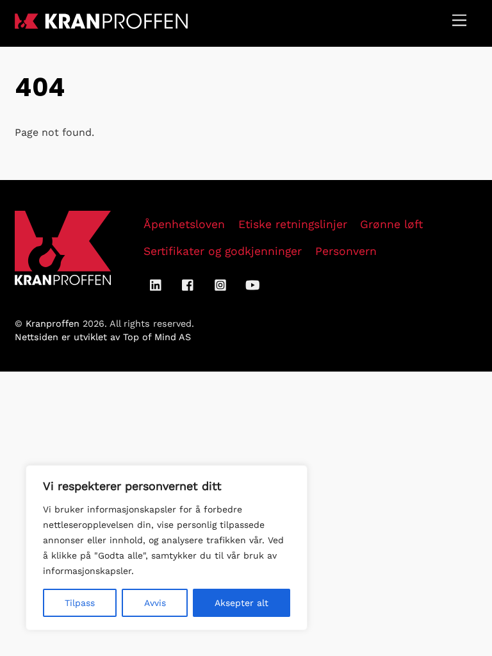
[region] (167, 547)
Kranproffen (52, 323)
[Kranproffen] (101, 23)
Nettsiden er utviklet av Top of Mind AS (103, 337)
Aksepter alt (241, 603)
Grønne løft (391, 224)
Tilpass (80, 603)
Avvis (155, 603)
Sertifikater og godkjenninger (223, 251)
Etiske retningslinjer (292, 224)
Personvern (346, 251)
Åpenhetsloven (184, 224)
